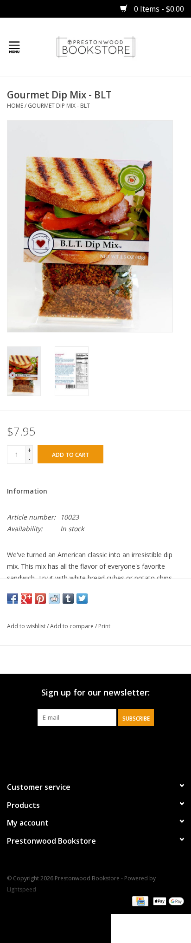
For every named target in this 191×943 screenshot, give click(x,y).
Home (15, 106)
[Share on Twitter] (82, 598)
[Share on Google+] (26, 598)
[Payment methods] (139, 901)
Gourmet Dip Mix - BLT (59, 106)
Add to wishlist (26, 626)
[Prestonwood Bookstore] (109, 46)
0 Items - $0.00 (158, 9)
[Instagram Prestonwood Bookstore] (103, 745)
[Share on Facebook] (12, 598)
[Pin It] (40, 598)
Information (27, 491)
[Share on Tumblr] (68, 598)
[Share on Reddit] (54, 598)
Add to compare (72, 626)
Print (104, 626)
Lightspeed (21, 889)
